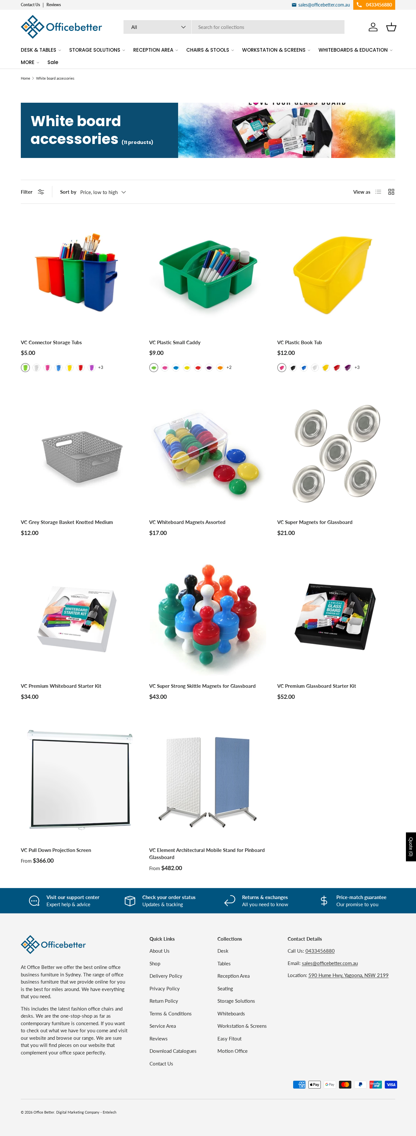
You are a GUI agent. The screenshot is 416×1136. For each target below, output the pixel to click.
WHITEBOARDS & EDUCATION (353, 49)
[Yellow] (69, 368)
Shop (155, 963)
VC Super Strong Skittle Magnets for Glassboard (202, 686)
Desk (222, 951)
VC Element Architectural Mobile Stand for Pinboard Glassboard (207, 853)
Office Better (43, 1112)
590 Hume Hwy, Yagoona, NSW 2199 (348, 975)
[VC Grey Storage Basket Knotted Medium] (80, 453)
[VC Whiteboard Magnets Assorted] (208, 453)
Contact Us (30, 4)
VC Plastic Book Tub (299, 342)
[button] (391, 27)
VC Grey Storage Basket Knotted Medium (67, 522)
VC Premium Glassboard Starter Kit (316, 686)
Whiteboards (231, 1013)
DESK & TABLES (38, 49)
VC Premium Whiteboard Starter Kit (61, 686)
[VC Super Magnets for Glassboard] (336, 453)
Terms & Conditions (171, 1013)
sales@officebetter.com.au (330, 963)
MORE (27, 62)
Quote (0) (411, 846)
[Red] (80, 368)
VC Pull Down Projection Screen (56, 850)
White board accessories (55, 78)
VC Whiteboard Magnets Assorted (187, 522)
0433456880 (320, 951)
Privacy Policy (165, 988)
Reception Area (233, 976)
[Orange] (220, 368)
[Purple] (92, 368)
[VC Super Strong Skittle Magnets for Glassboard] (208, 617)
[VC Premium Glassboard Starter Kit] (336, 617)
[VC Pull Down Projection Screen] (80, 781)
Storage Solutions (236, 1001)
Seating (225, 988)
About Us (160, 951)
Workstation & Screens (242, 1026)
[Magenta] (47, 368)
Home (25, 78)
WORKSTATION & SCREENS (274, 49)
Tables (224, 963)
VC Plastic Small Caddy (175, 342)
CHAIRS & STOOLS (207, 49)
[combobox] (234, 27)
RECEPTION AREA (153, 49)
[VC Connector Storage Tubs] (80, 273)
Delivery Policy (166, 976)
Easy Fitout (229, 1038)
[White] (36, 368)
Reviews (53, 4)
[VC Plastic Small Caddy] (208, 273)
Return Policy (164, 1001)
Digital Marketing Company (77, 1112)
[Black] (293, 368)
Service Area (163, 1026)
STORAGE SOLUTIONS (94, 49)
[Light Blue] (58, 368)
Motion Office (232, 1051)
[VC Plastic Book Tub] (336, 273)
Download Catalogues (173, 1051)
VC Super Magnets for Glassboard (315, 522)
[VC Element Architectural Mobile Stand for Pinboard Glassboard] (208, 781)
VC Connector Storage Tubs (51, 342)
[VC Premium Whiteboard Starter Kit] (80, 617)
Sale (52, 62)
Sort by (68, 192)
